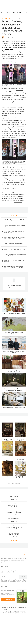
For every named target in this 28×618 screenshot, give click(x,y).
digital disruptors (7, 18)
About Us (3, 607)
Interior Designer (14, 511)
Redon (7, 460)
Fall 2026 (20, 440)
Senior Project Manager (14, 525)
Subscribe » (8, 599)
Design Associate (14, 496)
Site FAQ (5, 609)
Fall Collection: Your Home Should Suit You (20, 458)
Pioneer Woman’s (12, 47)
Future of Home (18, 202)
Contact (11, 607)
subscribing (4, 198)
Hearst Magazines (9, 49)
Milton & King (8, 438)
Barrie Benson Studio (20, 477)
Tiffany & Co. (20, 126)
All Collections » (14, 483)
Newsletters (20, 607)
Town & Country (12, 95)
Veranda (4, 103)
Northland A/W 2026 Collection (7, 440)
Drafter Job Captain (14, 533)
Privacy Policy (18, 580)
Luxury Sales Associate (14, 518)
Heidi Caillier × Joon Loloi (20, 439)
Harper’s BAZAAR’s (21, 120)
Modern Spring (7, 477)
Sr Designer (14, 503)
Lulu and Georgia (20, 456)
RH (7, 476)
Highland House (20, 476)
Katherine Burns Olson (10, 37)
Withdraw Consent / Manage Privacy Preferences (15, 614)
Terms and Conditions (14, 611)
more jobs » (14, 540)
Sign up (15, 193)
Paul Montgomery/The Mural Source (8, 458)
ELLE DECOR (19, 90)
